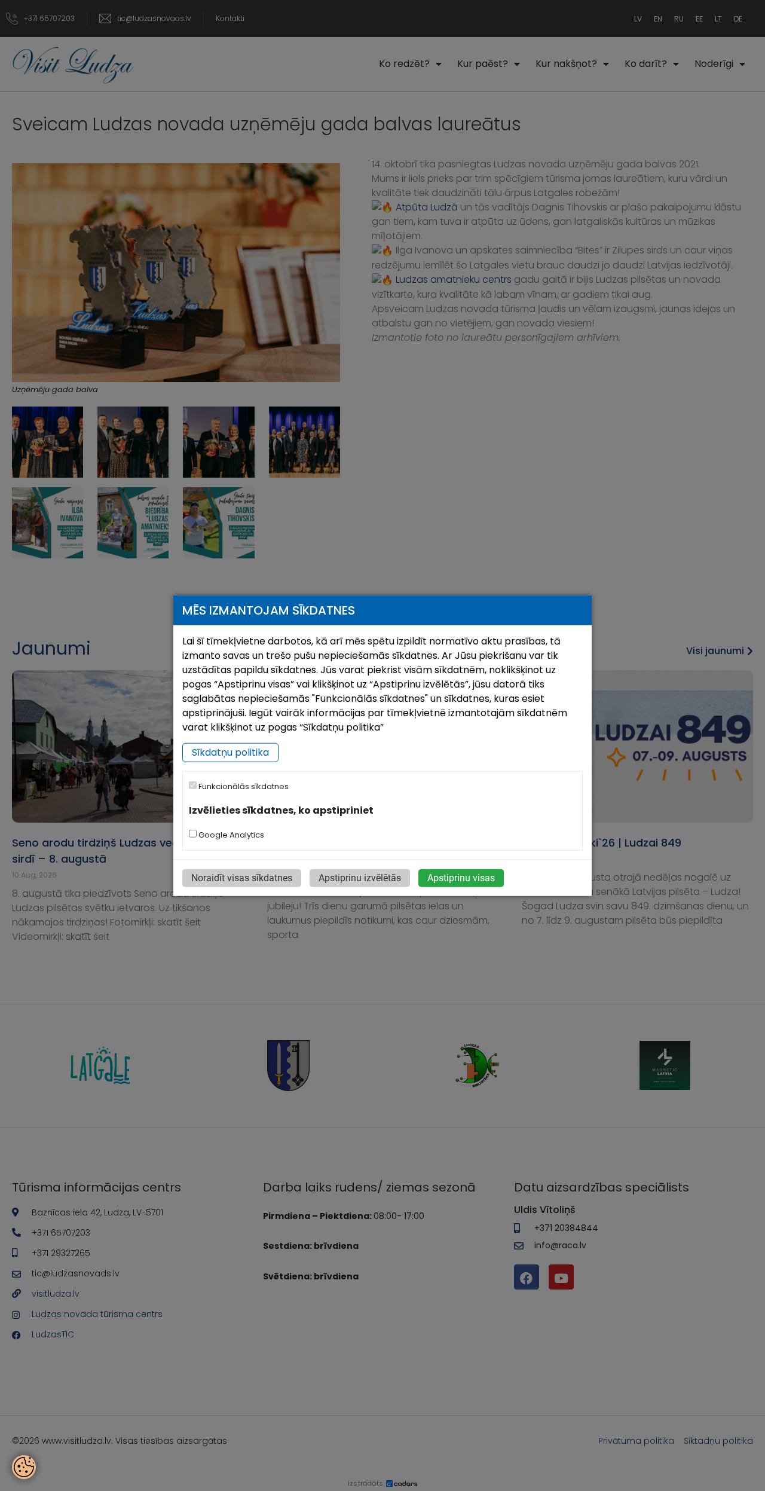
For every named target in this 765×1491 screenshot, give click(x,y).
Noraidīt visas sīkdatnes (241, 877)
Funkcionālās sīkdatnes (243, 786)
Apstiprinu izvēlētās (360, 877)
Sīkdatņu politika (230, 752)
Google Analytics (230, 834)
